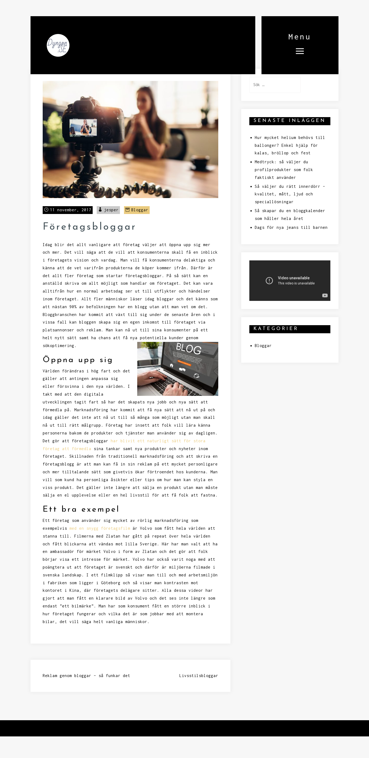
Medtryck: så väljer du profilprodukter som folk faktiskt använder (284, 169)
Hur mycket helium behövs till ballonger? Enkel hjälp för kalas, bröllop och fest (290, 145)
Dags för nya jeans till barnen (291, 227)
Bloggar (139, 210)
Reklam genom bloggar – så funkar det (86, 675)
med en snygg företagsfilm (99, 528)
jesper (111, 210)
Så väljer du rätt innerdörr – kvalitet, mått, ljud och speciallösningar (290, 194)
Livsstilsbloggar (198, 675)
